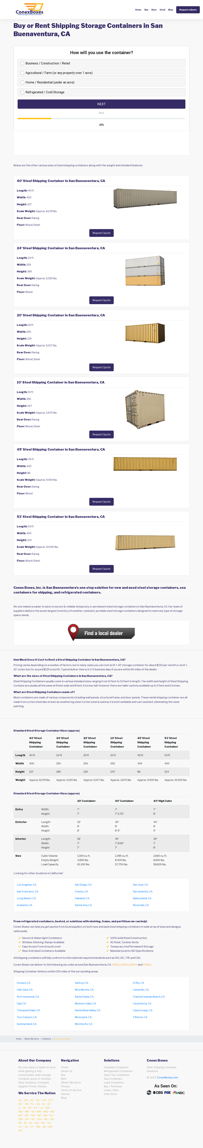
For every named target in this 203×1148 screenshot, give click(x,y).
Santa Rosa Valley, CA (87, 1010)
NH (45, 1115)
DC (20, 1103)
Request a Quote (188, 10)
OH (39, 1119)
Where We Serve (71, 1082)
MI (33, 1111)
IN (24, 1107)
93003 (124, 964)
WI (44, 1126)
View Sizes (110, 1093)
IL (20, 1107)
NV (27, 1119)
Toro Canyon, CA (27, 1017)
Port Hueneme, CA (28, 996)
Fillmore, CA (140, 1017)
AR (26, 1100)
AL (20, 1100)
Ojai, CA (21, 1003)
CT (50, 1100)
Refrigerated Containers (118, 1071)
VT (32, 1126)
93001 (116, 964)
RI (25, 1123)
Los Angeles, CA (26, 884)
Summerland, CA (27, 1024)
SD (37, 1123)
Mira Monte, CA (84, 989)
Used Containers (114, 1082)
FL (32, 1103)
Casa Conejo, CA (143, 1010)
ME (27, 1111)
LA (41, 1107)
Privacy (65, 1086)
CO (44, 1100)
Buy (146, 10)
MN (39, 1111)
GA (38, 1103)
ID (48, 1103)
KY (35, 1107)
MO (46, 1111)
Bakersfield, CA (142, 898)
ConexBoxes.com (167, 1077)
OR (51, 1119)
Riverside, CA (141, 905)
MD (21, 1111)
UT (20, 1126)
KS (29, 1107)
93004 (133, 964)
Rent (154, 10)
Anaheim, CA (24, 905)
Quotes (65, 1093)
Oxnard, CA (23, 982)
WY (21, 1130)
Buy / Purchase (113, 1086)
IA (44, 1103)
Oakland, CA (82, 898)
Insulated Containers (116, 1067)
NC (27, 1115)
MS (52, 1111)
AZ (31, 1100)
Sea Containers (113, 1078)
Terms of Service (71, 1090)
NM (21, 1119)
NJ (51, 1115)
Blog (170, 10)
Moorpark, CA (83, 1017)
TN (43, 1123)
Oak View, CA (25, 989)
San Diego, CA (83, 884)
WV (50, 1126)
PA (20, 1123)
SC (31, 1123)
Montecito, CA (83, 1024)
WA (38, 1126)
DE (26, 1103)
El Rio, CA (138, 982)
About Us (66, 1071)
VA (26, 1126)
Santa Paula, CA (84, 996)
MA (48, 1107)
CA (38, 1100)
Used (162, 10)
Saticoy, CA (81, 982)
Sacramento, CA (143, 891)
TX (48, 1123)
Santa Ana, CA (83, 905)
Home (138, 10)
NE (39, 1115)
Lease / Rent (111, 1090)
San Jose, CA (140, 884)
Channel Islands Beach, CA (149, 996)
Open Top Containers (116, 1074)
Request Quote (101, 232)
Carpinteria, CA (142, 1003)
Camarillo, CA (141, 989)
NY (33, 1119)
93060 (147, 964)
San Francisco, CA (27, 891)
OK (45, 1119)
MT (20, 1115)
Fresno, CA (81, 891)
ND (33, 1115)
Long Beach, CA (26, 898)
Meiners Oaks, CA (85, 1003)
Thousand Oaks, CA (28, 1010)
